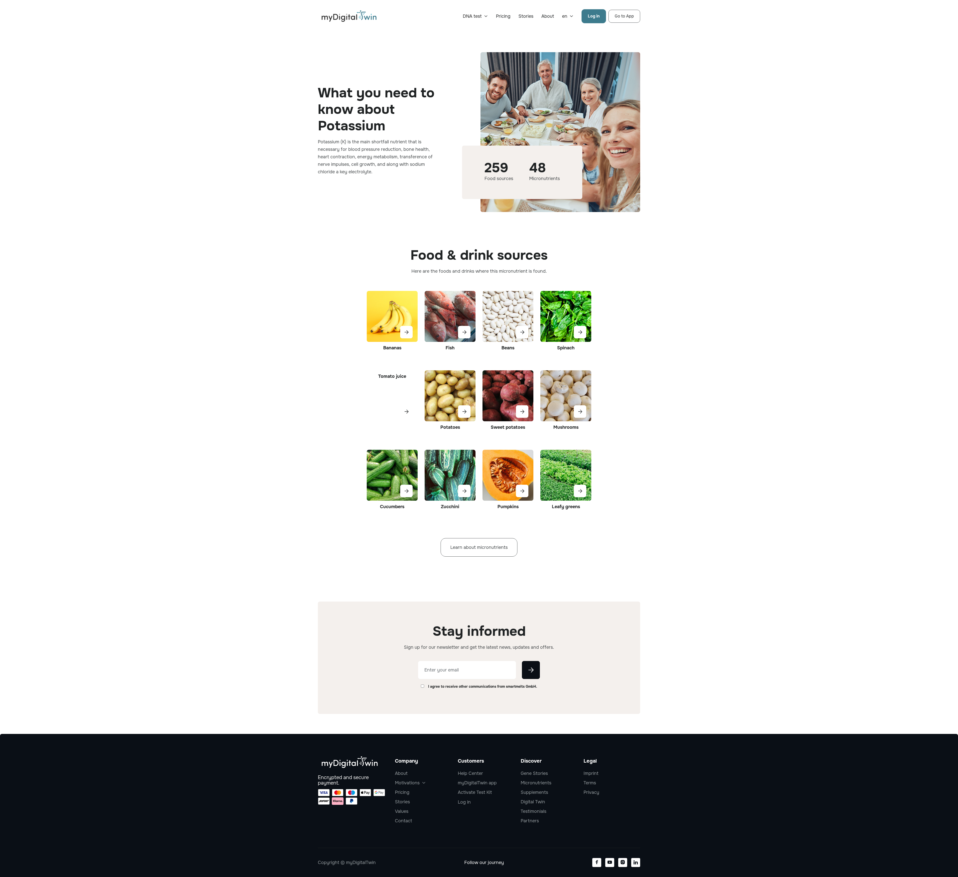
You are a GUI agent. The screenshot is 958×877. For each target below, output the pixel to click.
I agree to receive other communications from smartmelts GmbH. (482, 686)
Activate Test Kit (475, 792)
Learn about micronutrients (479, 547)
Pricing (503, 16)
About (547, 16)
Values (401, 811)
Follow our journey (484, 862)
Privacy (591, 792)
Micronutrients (536, 783)
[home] (349, 16)
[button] (475, 16)
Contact (403, 821)
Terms (590, 783)
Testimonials (533, 811)
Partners (530, 821)
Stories (525, 16)
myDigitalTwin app (477, 783)
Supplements (534, 792)
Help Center (470, 773)
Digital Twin (533, 802)
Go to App (624, 16)
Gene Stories (534, 773)
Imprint (591, 773)
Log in (594, 16)
